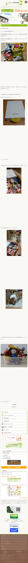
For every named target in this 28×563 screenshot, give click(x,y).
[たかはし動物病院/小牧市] (14, 3)
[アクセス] (14, 429)
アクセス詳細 (24, 497)
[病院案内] (14, 418)
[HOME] (14, 412)
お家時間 (14, 404)
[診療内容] (14, 421)
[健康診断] (14, 424)
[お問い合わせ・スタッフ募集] (14, 432)
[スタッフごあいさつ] (14, 415)
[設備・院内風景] (14, 426)
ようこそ (13, 406)
